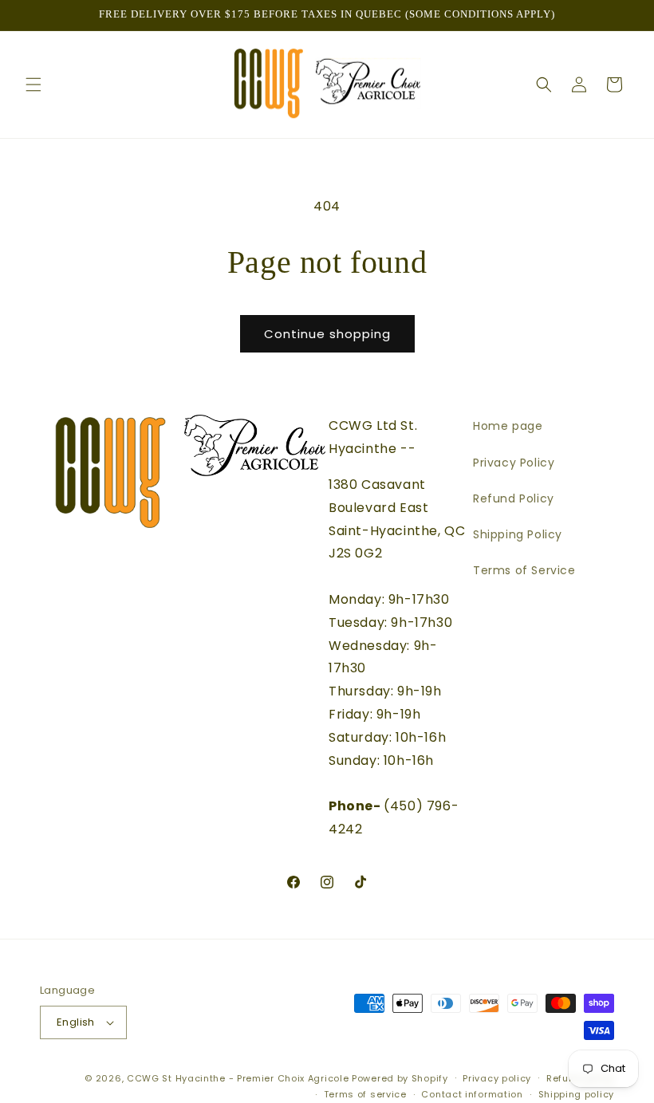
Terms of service (365, 1094)
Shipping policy (576, 1094)
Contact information (471, 1094)
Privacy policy (497, 1078)
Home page (507, 426)
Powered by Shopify (400, 1078)
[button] (33, 84)
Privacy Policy (513, 463)
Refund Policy (513, 498)
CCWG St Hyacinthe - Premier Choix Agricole (238, 1078)
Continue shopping (327, 333)
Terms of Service (524, 570)
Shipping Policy (517, 534)
